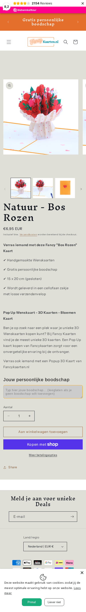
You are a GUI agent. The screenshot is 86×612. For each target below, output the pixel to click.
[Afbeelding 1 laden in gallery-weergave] (21, 188)
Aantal (7, 407)
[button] (9, 42)
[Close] (82, 572)
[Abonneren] (72, 516)
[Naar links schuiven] (5, 189)
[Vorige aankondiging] (8, 22)
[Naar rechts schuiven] (81, 189)
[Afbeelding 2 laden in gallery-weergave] (43, 188)
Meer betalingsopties (43, 455)
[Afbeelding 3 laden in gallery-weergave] (65, 188)
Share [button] (12, 467)
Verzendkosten (28, 234)
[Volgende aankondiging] (78, 22)
